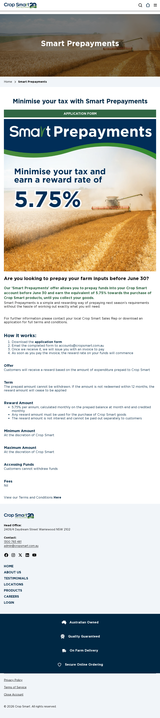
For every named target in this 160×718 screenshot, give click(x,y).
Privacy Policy (13, 680)
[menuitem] (80, 566)
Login (9, 602)
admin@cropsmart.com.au (21, 545)
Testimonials (16, 578)
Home (8, 566)
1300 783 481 (12, 541)
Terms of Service (15, 687)
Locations (13, 584)
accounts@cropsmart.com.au (81, 345)
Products (13, 590)
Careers (11, 596)
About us (12, 572)
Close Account (13, 694)
